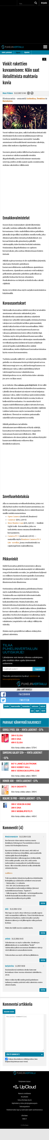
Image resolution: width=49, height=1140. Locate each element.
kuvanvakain (26, 706)
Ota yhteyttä (24, 1097)
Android (42, 706)
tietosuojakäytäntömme (11, 679)
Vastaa (43, 903)
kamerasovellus (15, 706)
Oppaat (18, 52)
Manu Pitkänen (8, 93)
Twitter (25, 700)
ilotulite (6, 706)
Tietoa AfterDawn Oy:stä (25, 1100)
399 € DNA (16, 739)
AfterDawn (24, 1116)
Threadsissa (41, 99)
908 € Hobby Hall (20, 767)
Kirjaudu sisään (9, 1012)
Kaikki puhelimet (7, 52)
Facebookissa (31, 99)
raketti (43, 711)
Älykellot (27, 52)
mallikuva (8, 873)
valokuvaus (35, 706)
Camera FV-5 (13, 536)
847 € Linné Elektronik (24, 764)
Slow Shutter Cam (15, 523)
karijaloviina (9, 966)
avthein (7, 939)
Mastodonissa (7, 101)
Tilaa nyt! (38, 669)
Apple (37, 711)
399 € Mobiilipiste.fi (21, 811)
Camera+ (12, 520)
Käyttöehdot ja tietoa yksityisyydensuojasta (24, 1103)
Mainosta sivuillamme (24, 1093)
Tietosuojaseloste (24, 1107)
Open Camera (14, 516)
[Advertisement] (24, 191)
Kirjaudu (44, 3)
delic (7, 909)
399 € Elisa (17, 735)
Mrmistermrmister (11, 837)
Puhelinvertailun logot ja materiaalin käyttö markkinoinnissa (25, 1110)
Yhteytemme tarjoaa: (24, 1081)
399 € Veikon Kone (21, 804)
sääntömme (33, 676)
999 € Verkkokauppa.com (25, 771)
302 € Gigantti (18, 787)
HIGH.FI (24, 1119)
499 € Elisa (17, 742)
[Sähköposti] (28, 94)
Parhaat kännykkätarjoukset (22, 722)
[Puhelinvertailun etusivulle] (24, 1073)
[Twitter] (32, 94)
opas (32, 711)
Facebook (24, 694)
